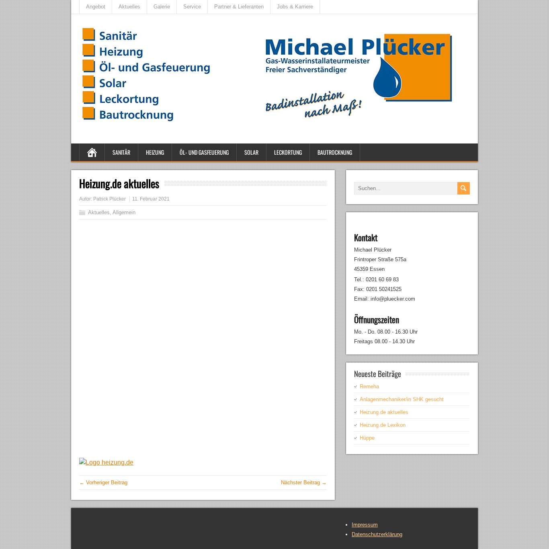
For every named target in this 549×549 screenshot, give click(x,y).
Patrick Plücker (109, 199)
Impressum (365, 525)
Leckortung (288, 152)
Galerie (162, 7)
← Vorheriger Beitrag (103, 482)
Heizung (155, 152)
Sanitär (121, 152)
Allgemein (124, 212)
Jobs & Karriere (295, 7)
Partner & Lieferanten (239, 7)
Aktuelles (129, 7)
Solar (251, 152)
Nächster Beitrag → (304, 482)
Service (192, 7)
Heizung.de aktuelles (384, 412)
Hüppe (367, 438)
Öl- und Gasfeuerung (204, 152)
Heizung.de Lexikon (383, 425)
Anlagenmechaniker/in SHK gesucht (402, 399)
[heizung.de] (106, 462)
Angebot (95, 7)
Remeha (369, 386)
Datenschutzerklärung (377, 534)
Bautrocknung (335, 152)
